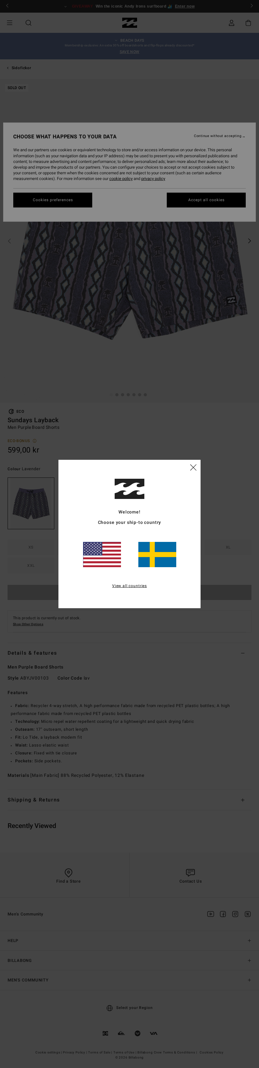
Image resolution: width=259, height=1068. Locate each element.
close (193, 467)
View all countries (129, 586)
